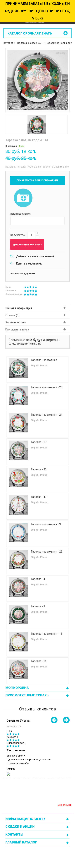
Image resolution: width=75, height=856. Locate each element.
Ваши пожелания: (20, 213)
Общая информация (18, 308)
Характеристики (15, 322)
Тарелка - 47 (39, 496)
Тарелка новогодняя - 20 (46, 387)
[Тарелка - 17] (18, 450)
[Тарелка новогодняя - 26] (18, 559)
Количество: (17, 234)
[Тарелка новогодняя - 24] (18, 422)
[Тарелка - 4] (18, 587)
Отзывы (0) (12, 315)
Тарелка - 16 (39, 661)
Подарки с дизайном (29, 42)
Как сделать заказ (17, 329)
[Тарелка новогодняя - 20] (18, 395)
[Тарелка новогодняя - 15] (18, 641)
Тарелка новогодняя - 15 (46, 633)
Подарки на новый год (59, 42)
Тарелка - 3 (38, 606)
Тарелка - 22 (39, 469)
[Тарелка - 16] (18, 669)
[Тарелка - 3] (18, 614)
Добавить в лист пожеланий (35, 256)
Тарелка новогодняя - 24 (46, 414)
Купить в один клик (29, 263)
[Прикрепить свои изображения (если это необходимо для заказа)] (23, 198)
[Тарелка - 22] (18, 477)
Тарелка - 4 (38, 578)
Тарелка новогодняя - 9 (46, 524)
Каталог (8, 42)
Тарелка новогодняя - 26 (46, 551)
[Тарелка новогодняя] (18, 368)
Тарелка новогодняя (44, 359)
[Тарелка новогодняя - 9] (18, 532)
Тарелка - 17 (39, 442)
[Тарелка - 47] (18, 505)
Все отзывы (65, 804)
